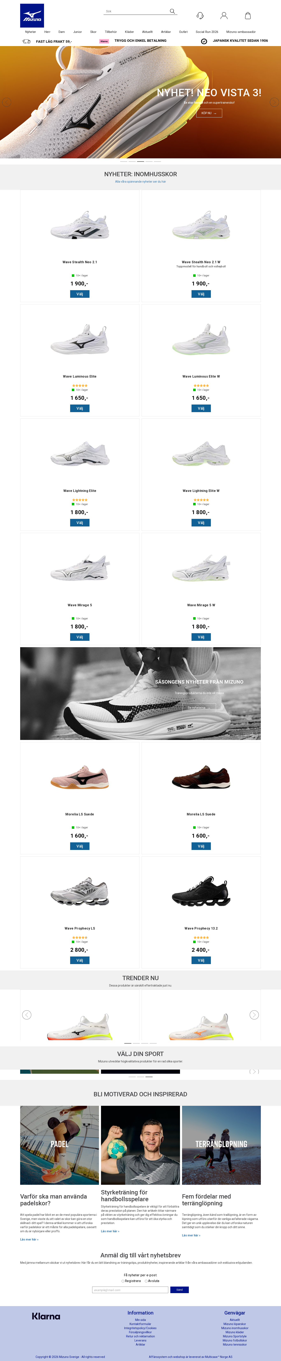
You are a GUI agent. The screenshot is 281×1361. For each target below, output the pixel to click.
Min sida (140, 1320)
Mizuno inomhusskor (234, 1328)
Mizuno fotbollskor (235, 1340)
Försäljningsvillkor (140, 1332)
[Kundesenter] (200, 16)
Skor (93, 32)
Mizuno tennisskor (235, 1344)
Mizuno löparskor (235, 1324)
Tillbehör (111, 32)
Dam (62, 32)
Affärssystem (158, 1357)
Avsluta (153, 1281)
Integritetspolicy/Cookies (140, 1328)
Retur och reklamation (140, 1336)
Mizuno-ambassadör (241, 32)
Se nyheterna (196, 707)
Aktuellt (147, 32)
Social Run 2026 (207, 32)
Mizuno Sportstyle (235, 1336)
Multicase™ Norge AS (218, 1357)
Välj (80, 294)
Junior (77, 32)
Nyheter (30, 32)
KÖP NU (206, 113)
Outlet (183, 32)
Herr (47, 32)
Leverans (140, 1340)
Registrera (133, 1281)
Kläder (129, 32)
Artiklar (166, 32)
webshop (179, 1357)
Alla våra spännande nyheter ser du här (140, 181)
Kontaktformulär (140, 1324)
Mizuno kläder (235, 1332)
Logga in (224, 24)
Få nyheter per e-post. (140, 1275)
